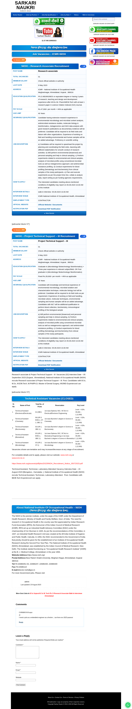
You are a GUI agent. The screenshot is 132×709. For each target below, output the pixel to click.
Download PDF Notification (49, 209)
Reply (21, 622)
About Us (51, 697)
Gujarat (36, 593)
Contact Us (58, 697)
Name (18, 662)
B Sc (31, 593)
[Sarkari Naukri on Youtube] (103, 40)
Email (18, 670)
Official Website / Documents (50, 205)
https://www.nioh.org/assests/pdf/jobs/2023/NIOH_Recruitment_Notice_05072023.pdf (47, 463)
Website (18, 677)
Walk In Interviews (75, 593)
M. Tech (46, 593)
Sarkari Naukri (25, 5)
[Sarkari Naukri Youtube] (49, 32)
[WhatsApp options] (127, 704)
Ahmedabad (49, 596)
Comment (19, 645)
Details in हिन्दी (20, 60)
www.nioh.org (66, 455)
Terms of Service (68, 697)
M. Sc (41, 593)
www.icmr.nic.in (18, 458)
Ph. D (52, 593)
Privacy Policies (79, 697)
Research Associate (61, 593)
